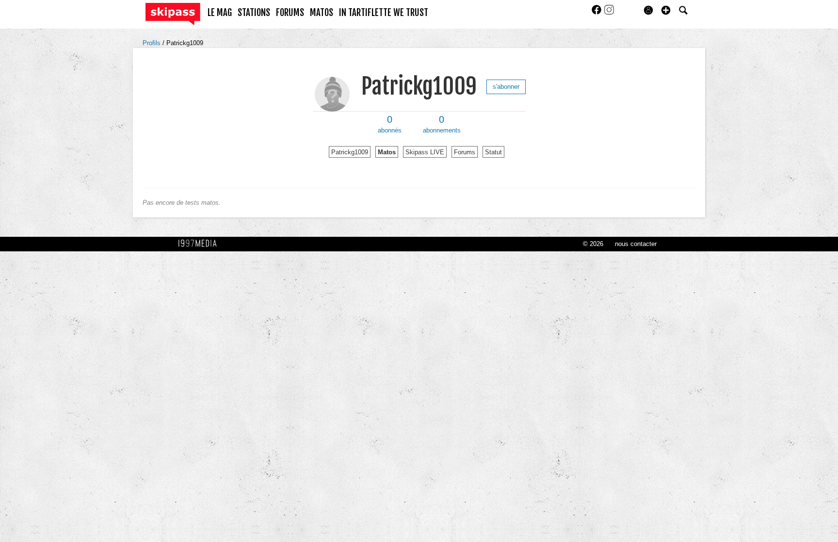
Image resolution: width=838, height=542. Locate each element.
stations (254, 12)
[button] (666, 10)
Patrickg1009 (184, 43)
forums (290, 12)
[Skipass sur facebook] (597, 12)
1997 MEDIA (200, 243)
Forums (464, 152)
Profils (152, 43)
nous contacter (636, 243)
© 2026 (593, 243)
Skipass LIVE (424, 152)
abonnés (390, 124)
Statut (493, 152)
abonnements (442, 124)
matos (321, 12)
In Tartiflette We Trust (383, 12)
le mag (220, 12)
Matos (387, 152)
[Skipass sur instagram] (609, 12)
